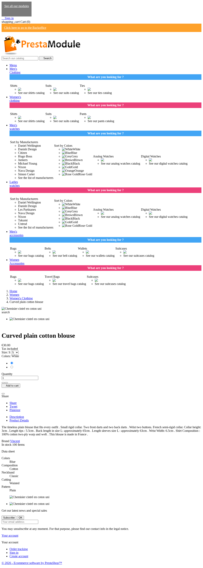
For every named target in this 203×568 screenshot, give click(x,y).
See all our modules (16, 6)
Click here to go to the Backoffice (25, 27)
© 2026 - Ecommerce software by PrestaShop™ (32, 563)
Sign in (14, 552)
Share (13, 403)
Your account (10, 535)
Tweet (13, 406)
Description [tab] (17, 417)
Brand (5, 441)
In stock (6, 444)
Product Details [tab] (19, 420)
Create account (19, 556)
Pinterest (15, 410)
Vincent (15, 441)
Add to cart (11, 385)
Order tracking (19, 549)
